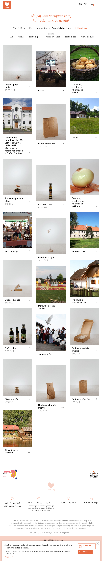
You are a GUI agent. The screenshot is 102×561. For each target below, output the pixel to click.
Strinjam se (85, 552)
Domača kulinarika (60, 28)
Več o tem (8, 557)
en (80, 4)
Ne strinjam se (85, 546)
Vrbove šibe (42, 28)
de (85, 4)
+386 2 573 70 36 (69, 503)
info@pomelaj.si (91, 503)
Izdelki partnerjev (81, 28)
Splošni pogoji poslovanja (51, 540)
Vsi (14, 28)
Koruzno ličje (26, 28)
